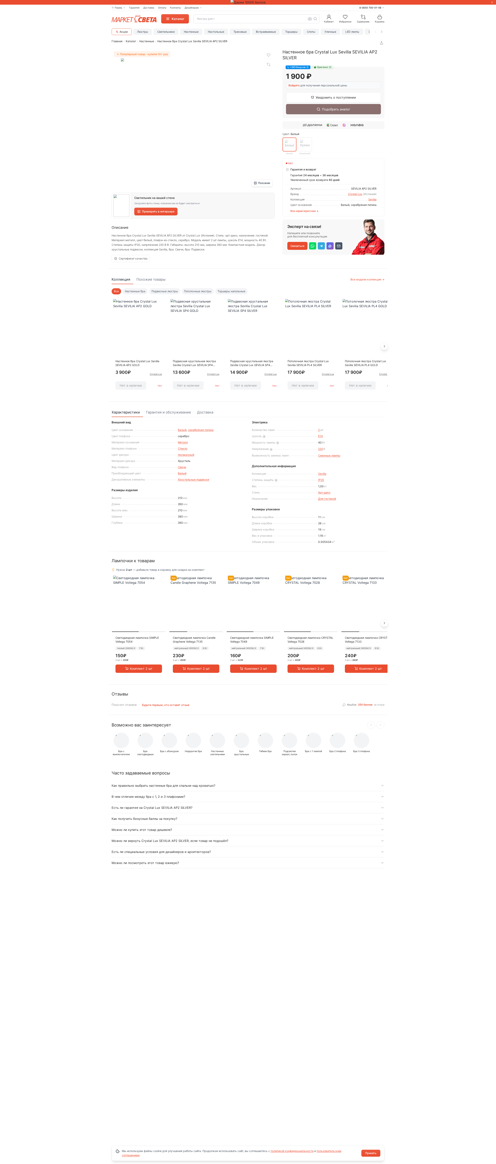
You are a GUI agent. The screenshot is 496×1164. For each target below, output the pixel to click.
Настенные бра (135, 291)
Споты (311, 31)
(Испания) (369, 194)
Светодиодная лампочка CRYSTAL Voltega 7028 (310, 639)
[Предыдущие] (371, 725)
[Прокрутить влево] (375, 31)
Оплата (162, 7)
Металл (183, 442)
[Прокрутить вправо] (381, 31)
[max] (330, 245)
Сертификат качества (133, 258)
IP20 (321, 479)
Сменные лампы (329, 455)
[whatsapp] (312, 245)
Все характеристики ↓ (304, 210)
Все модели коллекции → (367, 279)
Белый (182, 430)
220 (320, 448)
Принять (370, 1153)
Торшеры (291, 31)
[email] (338, 245)
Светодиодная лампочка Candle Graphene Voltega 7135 (194, 639)
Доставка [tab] (205, 412)
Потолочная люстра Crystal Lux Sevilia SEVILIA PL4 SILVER (308, 363)
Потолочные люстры (197, 291)
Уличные (330, 31)
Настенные (191, 31)
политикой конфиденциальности (292, 1151)
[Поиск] (315, 19)
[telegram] (321, 245)
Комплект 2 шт (141, 669)
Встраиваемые (266, 31)
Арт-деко (324, 492)
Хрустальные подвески (193, 479)
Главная (117, 41)
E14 (320, 436)
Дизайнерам (192, 7)
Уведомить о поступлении (336, 97)
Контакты (175, 7)
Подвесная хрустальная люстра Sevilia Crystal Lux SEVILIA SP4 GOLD (194, 363)
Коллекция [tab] (121, 279)
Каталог (131, 41)
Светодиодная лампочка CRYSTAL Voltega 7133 (368, 639)
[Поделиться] (381, 43)
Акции (124, 31)
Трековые (240, 31)
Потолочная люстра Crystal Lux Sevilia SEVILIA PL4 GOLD (365, 363)
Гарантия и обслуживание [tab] (168, 412)
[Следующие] (380, 725)
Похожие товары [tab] (151, 279)
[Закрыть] (492, 2)
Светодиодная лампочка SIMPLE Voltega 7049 (252, 639)
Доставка (148, 7)
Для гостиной (327, 498)
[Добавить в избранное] (268, 55)
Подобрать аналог (336, 109)
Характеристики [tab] (126, 412)
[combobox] (256, 18)
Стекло (182, 448)
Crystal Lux (355, 194)
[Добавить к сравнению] (268, 64)
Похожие (264, 183)
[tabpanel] (248, 341)
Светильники (166, 31)
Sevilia (372, 199)
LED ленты (352, 31)
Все (116, 291)
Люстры (142, 31)
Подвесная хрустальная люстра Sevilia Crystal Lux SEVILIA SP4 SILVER (251, 363)
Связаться (297, 246)
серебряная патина (201, 430)
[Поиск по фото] (310, 19)
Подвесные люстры (165, 291)
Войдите (294, 85)
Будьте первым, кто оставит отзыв (165, 705)
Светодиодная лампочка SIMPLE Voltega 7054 (137, 639)
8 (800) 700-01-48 (370, 7)
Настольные (216, 31)
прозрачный (186, 454)
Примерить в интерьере (158, 211)
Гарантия (134, 7)
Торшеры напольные (231, 291)
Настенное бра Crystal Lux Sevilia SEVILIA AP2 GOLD (137, 363)
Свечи (182, 467)
